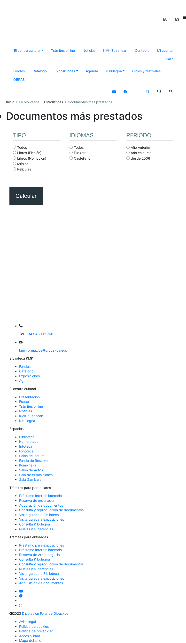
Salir (169, 59)
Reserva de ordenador (36, 500)
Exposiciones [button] (64, 71)
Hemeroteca (29, 441)
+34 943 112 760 (39, 334)
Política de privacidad (36, 631)
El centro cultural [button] (27, 50)
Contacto (142, 50)
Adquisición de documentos (41, 505)
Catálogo (39, 71)
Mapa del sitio (30, 640)
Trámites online (63, 50)
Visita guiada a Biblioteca (39, 515)
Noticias (89, 50)
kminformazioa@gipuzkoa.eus (43, 350)
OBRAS (19, 79)
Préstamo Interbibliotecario (40, 496)
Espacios (26, 401)
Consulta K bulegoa (34, 524)
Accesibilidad (29, 636)
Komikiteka (27, 465)
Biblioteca (27, 437)
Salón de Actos (31, 470)
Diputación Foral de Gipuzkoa (45, 613)
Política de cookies (34, 626)
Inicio (10, 102)
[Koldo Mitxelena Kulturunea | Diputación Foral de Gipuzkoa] (57, 33)
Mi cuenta (165, 50)
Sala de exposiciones (36, 475)
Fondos (19, 71)
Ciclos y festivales (146, 71)
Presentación (29, 397)
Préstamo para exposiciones (41, 545)
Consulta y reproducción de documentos (51, 510)
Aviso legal (27, 622)
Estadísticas (53, 102)
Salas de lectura (32, 456)
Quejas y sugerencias (36, 529)
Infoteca (25, 446)
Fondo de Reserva (33, 460)
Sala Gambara (30, 479)
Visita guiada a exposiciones (41, 519)
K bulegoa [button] (114, 71)
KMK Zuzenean (115, 50)
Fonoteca (26, 451)
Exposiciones (29, 376)
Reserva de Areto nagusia (39, 555)
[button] (165, 19)
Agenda (92, 71)
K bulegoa (27, 421)
